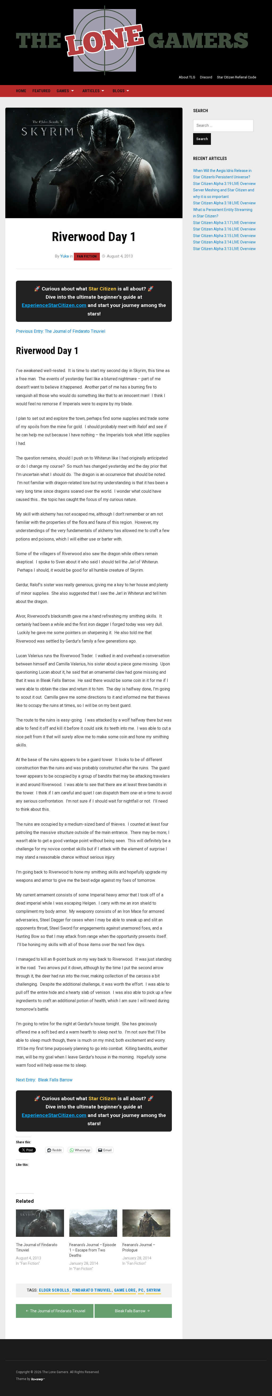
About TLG (187, 77)
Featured (41, 90)
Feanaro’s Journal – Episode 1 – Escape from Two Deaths (92, 1250)
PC (140, 1290)
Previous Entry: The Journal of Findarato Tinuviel (60, 331)
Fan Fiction (87, 256)
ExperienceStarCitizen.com (54, 305)
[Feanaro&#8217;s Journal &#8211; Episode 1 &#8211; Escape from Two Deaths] (93, 1223)
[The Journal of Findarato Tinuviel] (40, 1223)
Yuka (64, 256)
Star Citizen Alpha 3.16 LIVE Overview (224, 229)
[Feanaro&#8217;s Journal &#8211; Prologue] (146, 1223)
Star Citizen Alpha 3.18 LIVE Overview (224, 203)
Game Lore (125, 1290)
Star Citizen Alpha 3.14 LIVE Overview (224, 242)
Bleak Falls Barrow (130, 1311)
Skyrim (153, 1290)
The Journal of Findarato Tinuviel (57, 1311)
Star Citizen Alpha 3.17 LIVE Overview (224, 223)
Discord (206, 77)
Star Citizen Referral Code (236, 77)
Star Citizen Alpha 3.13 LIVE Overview (224, 249)
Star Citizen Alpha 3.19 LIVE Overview (224, 184)
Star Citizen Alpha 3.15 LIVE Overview (224, 236)
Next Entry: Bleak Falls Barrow (44, 1079)
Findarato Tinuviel (91, 1290)
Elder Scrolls (54, 1290)
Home (21, 90)
